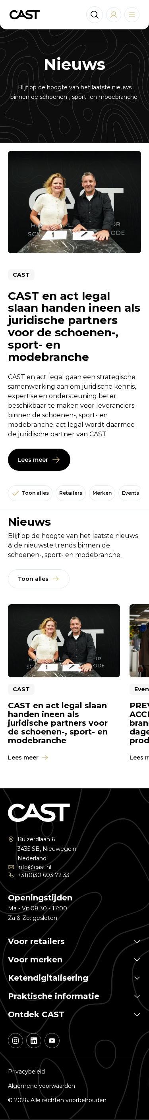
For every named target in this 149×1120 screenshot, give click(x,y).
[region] (74, 683)
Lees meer (32, 459)
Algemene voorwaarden (41, 1085)
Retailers (70, 493)
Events (130, 493)
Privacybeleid (26, 1071)
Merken (102, 493)
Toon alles (35, 493)
